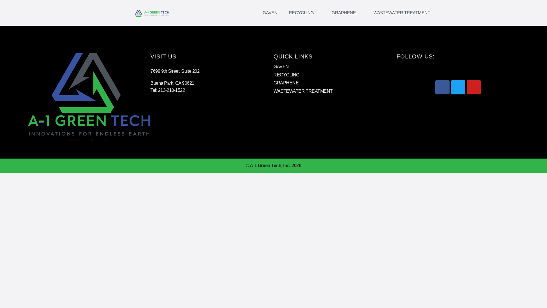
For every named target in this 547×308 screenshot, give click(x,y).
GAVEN (270, 12)
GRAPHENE (344, 12)
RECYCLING (301, 12)
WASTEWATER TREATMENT (401, 12)
